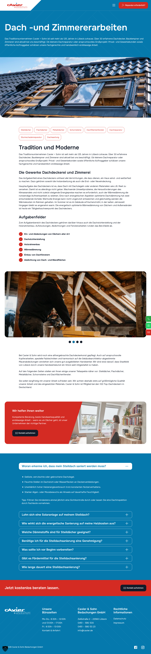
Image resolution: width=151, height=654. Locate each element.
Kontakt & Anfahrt (51, 630)
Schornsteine (75, 130)
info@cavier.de (85, 630)
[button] (70, 342)
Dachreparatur (115, 130)
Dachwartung (53, 137)
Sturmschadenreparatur (31, 137)
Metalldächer (58, 130)
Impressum (118, 623)
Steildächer (26, 130)
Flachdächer (41, 130)
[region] (75, 490)
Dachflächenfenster (95, 130)
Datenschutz (119, 618)
